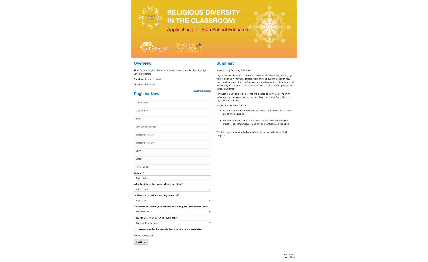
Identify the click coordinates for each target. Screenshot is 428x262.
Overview (142, 63)
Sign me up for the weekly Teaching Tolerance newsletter (170, 228)
